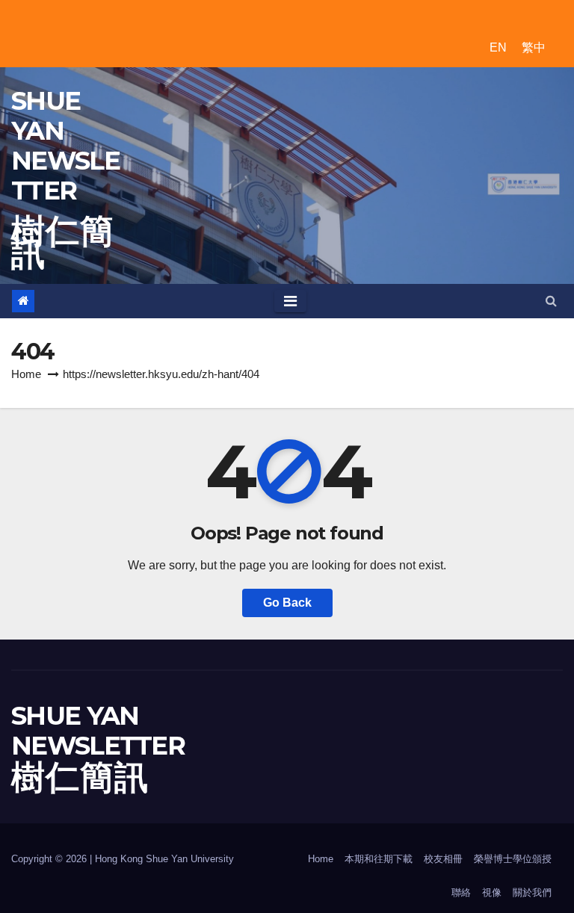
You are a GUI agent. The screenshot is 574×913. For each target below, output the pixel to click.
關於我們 (532, 892)
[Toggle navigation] (290, 301)
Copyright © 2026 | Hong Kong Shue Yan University (122, 858)
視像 (492, 892)
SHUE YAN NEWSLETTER (65, 145)
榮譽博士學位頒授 (513, 858)
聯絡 (461, 892)
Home (26, 374)
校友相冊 (443, 858)
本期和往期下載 (379, 858)
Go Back (287, 602)
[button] (551, 300)
